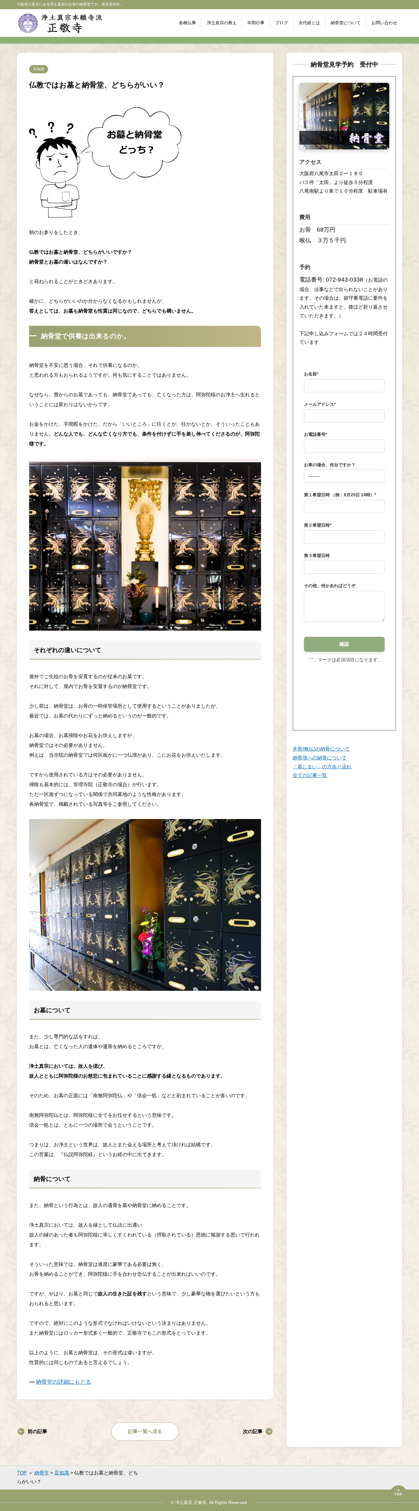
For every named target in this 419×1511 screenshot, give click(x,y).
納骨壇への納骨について (320, 757)
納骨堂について (346, 22)
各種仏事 (187, 22)
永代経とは (309, 22)
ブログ (281, 22)
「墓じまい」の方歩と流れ (322, 766)
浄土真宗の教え (222, 22)
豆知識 (38, 69)
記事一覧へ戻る (145, 1431)
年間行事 (255, 22)
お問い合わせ (384, 22)
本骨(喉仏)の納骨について (321, 749)
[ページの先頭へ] (398, 1493)
